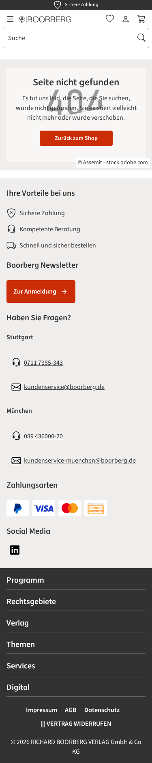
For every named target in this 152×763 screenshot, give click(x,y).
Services (20, 666)
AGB (71, 710)
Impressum (41, 710)
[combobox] (69, 38)
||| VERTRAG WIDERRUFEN (76, 723)
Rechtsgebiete (31, 601)
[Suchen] (141, 38)
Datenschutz (102, 710)
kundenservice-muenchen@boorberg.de (80, 460)
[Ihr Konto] (126, 19)
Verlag (17, 623)
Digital (18, 687)
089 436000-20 (43, 436)
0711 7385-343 (43, 362)
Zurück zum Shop (76, 138)
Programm (25, 580)
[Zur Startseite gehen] (45, 19)
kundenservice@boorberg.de (64, 387)
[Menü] (10, 19)
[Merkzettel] (110, 19)
